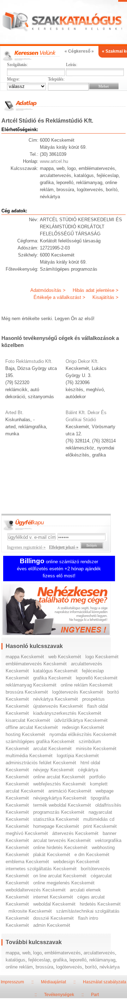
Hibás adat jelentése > (96, 290)
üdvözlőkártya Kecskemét (81, 720)
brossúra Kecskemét (27, 692)
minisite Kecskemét (96, 748)
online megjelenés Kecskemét (64, 882)
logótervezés (69, 967)
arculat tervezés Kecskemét (62, 840)
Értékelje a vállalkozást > (59, 297)
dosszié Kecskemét (53, 918)
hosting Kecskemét (25, 734)
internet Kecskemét (53, 897)
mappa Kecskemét (25, 656)
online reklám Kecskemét (87, 685)
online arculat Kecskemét (59, 776)
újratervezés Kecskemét (58, 706)
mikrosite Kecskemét (30, 911)
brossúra (44, 967)
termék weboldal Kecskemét (62, 805)
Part (95, 994)
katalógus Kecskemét (55, 670)
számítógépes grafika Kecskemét (40, 741)
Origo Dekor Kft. (82, 361)
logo (37, 952)
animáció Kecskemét (69, 791)
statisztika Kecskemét (56, 819)
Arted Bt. (14, 412)
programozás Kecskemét (58, 812)
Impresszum (12, 981)
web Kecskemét (64, 656)
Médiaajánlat (53, 981)
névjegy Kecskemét (53, 769)
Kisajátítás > (105, 297)
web (26, 952)
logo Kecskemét (102, 656)
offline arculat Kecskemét (32, 727)
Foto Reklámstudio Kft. (29, 361)
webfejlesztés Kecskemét (59, 784)
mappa (12, 952)
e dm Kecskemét (91, 854)
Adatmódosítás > (48, 290)
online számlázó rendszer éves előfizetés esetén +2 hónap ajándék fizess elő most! (59, 568)
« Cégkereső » (79, 51)
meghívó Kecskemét (27, 833)
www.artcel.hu (54, 161)
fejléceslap (39, 959)
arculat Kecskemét (52, 748)
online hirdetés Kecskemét (60, 847)
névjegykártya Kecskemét (59, 798)
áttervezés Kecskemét (75, 833)
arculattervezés (99, 952)
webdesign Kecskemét (76, 861)
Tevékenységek (59, 994)
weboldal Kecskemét (54, 904)
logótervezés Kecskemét (77, 692)
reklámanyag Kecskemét (31, 685)
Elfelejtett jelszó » (63, 547)
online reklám (19, 967)
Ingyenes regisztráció (63, 610)
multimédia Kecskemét (29, 755)
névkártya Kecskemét (55, 699)
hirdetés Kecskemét (100, 904)
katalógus (15, 959)
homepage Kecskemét (56, 826)
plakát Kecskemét (51, 854)
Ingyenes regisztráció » (26, 547)
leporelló (77, 959)
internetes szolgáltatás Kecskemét (41, 868)
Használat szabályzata (104, 981)
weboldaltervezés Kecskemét (36, 890)
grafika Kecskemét (52, 678)
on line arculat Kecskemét (59, 875)
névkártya (109, 967)
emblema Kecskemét (27, 861)
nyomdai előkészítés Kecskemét (82, 734)
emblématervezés (62, 952)
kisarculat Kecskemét (28, 720)
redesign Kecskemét (83, 727)
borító (91, 967)
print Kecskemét (100, 826)
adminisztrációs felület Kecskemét (41, 762)
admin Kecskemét (51, 925)
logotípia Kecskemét (78, 755)
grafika (60, 959)
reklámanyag (102, 959)
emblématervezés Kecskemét (36, 663)
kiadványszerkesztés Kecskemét (67, 713)
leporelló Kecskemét (96, 678)
